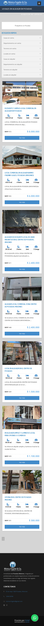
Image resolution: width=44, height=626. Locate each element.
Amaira (27, 622)
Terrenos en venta (10, 48)
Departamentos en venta (12, 43)
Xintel (27, 620)
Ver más (22, 138)
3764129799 (9, 596)
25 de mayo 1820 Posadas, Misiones (16, 591)
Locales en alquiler (10, 75)
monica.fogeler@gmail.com (14, 601)
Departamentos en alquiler (13, 64)
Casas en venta (9, 38)
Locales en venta (9, 54)
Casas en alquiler (9, 59)
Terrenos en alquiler (10, 70)
